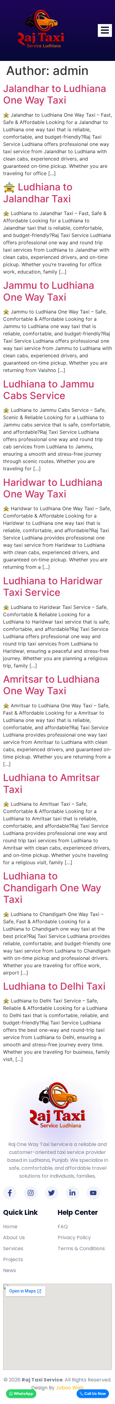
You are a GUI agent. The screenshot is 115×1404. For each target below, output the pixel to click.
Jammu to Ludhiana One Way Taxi (48, 291)
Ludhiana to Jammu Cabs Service (48, 389)
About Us (14, 1237)
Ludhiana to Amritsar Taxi (51, 783)
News (9, 1270)
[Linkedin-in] (72, 1193)
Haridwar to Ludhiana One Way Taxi (52, 488)
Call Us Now (94, 1393)
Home (10, 1226)
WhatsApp (23, 1393)
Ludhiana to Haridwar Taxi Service (52, 586)
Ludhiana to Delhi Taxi (54, 986)
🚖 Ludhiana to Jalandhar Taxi (37, 192)
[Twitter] (51, 1193)
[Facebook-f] (10, 1193)
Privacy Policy (74, 1237)
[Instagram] (30, 1193)
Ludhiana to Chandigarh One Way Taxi (52, 887)
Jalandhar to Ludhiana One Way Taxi (54, 94)
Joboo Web (70, 1387)
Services (13, 1248)
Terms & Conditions (81, 1248)
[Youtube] (93, 1193)
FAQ (63, 1226)
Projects (13, 1259)
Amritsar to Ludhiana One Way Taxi (51, 685)
